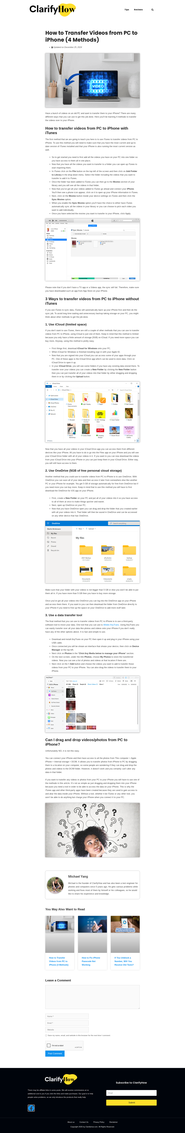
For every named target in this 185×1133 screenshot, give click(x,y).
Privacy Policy (98, 1122)
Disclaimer (113, 1122)
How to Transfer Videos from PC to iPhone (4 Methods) (58, 961)
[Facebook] (31, 1108)
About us (71, 1122)
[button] (152, 9)
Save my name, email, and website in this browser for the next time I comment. (79, 1035)
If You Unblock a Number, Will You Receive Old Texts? (124, 961)
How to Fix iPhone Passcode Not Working (91, 961)
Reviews (138, 9)
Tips (126, 9)
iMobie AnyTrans (111, 625)
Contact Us (84, 1122)
